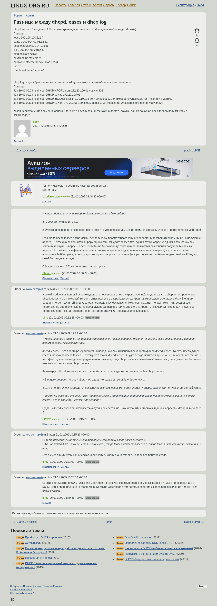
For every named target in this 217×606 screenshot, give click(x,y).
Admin (30, 15)
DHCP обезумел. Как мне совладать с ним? (152, 559)
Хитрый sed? (33, 542)
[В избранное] (197, 30)
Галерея (74, 5)
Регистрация (185, 5)
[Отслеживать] (197, 41)
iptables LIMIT (191, 150)
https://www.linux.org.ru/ (22, 593)
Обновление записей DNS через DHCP (149, 542)
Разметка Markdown (53, 586)
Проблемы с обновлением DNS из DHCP (151, 553)
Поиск (131, 5)
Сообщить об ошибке (21, 589)
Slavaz (46, 273)
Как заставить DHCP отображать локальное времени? (159, 548)
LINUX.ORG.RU (30, 5)
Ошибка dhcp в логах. (138, 537)
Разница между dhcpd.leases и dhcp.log (60, 22)
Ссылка (18, 141)
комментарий (34, 289)
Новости (60, 5)
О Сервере (15, 586)
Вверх (202, 586)
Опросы (108, 5)
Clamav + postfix (27, 150)
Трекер (121, 5)
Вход (200, 5)
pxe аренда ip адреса (38, 557)
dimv (36, 121)
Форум (97, 5)
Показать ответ (51, 278)
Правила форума (32, 586)
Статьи (86, 5)
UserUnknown (51, 196)
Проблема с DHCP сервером (43, 537)
